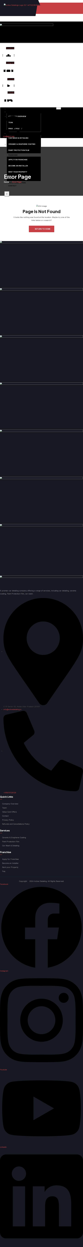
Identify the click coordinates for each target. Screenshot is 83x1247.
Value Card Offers (9, 812)
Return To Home (42, 229)
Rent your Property (10, 867)
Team (10, 122)
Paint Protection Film (10, 841)
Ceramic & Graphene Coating (21, 144)
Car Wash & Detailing (18, 138)
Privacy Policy (15, 129)
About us (12, 112)
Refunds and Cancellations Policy (16, 824)
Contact (5, 816)
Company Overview (17, 116)
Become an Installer (10, 863)
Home (10, 109)
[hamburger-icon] (58, 108)
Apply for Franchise (10, 859)
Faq (3, 871)
